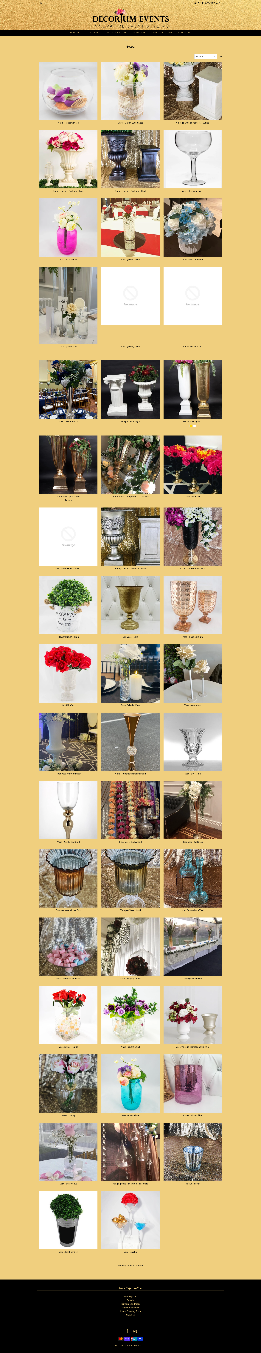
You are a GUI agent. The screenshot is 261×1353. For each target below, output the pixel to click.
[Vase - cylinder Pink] (193, 1083)
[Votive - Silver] (193, 1152)
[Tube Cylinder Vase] (130, 673)
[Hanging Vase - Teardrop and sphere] (130, 1152)
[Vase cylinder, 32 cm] (130, 296)
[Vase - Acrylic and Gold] (68, 810)
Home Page (76, 32)
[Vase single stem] (193, 673)
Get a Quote (130, 1296)
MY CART (212, 3)
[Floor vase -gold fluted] (68, 465)
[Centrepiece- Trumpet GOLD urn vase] (130, 465)
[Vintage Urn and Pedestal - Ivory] (68, 159)
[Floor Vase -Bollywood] (130, 810)
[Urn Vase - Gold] (130, 605)
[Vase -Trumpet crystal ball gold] (130, 742)
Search (130, 1300)
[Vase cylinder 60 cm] (193, 946)
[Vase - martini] (130, 1220)
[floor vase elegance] (193, 389)
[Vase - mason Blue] (130, 1083)
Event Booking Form (130, 1311)
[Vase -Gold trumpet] (68, 389)
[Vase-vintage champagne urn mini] (193, 1015)
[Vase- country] (68, 1083)
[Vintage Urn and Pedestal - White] (193, 91)
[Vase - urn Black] (193, 465)
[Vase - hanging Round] (130, 946)
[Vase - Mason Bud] (68, 1152)
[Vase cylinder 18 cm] (193, 296)
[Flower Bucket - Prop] (68, 605)
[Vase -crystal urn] (193, 742)
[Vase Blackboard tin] (68, 1220)
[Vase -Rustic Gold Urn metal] (68, 536)
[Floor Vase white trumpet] (68, 742)
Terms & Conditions (161, 32)
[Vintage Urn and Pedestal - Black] (130, 159)
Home (127, 40)
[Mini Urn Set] (68, 673)
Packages (137, 32)
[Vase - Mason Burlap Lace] (130, 91)
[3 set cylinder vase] (68, 305)
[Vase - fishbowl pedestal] (68, 946)
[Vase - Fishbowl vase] (68, 91)
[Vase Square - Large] (68, 1015)
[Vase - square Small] (130, 1015)
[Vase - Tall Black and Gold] (193, 536)
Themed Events (115, 32)
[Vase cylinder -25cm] (130, 227)
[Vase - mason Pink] (68, 227)
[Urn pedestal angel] (130, 389)
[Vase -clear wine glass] (193, 159)
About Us (130, 1315)
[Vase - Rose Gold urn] (193, 605)
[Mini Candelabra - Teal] (193, 878)
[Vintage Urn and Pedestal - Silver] (130, 536)
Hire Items (93, 32)
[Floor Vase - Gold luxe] (193, 810)
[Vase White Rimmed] (193, 227)
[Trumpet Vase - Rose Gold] (68, 878)
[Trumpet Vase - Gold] (130, 878)
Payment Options (130, 1308)
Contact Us (184, 32)
